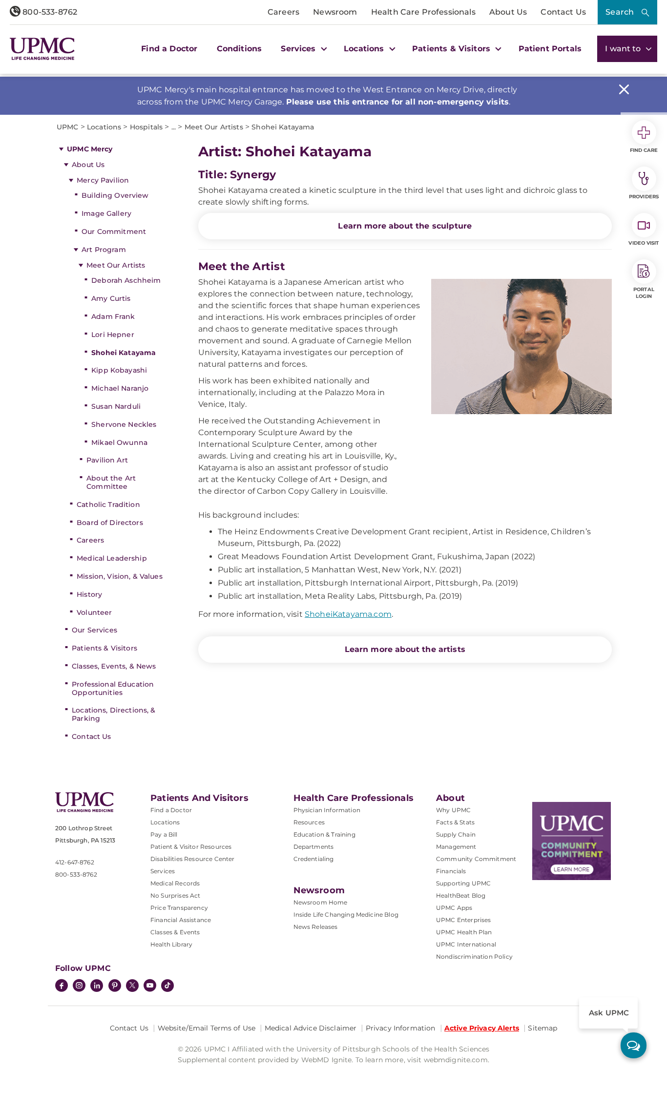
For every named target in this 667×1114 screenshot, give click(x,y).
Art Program (105, 249)
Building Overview (115, 195)
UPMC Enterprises (463, 920)
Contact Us (563, 12)
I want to (624, 48)
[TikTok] (167, 985)
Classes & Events (175, 932)
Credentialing (313, 858)
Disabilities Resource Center (192, 858)
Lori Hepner (112, 334)
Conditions (239, 48)
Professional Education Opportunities (113, 688)
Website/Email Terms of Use (207, 1028)
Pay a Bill (164, 834)
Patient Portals (550, 48)
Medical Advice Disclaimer (311, 1028)
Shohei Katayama (123, 352)
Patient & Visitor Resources (190, 846)
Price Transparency (179, 907)
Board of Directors (110, 522)
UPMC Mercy (89, 149)
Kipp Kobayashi (119, 370)
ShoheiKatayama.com (348, 614)
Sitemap (542, 1028)
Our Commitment (114, 231)
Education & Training (324, 834)
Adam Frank (113, 316)
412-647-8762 (74, 862)
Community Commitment (476, 858)
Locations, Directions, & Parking (113, 714)
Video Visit (643, 243)
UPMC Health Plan (464, 932)
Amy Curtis (110, 298)
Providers (644, 196)
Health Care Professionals (423, 12)
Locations (165, 822)
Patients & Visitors (104, 648)
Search (619, 12)
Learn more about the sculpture (405, 226)
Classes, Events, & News (114, 666)
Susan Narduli (116, 406)
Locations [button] (365, 48)
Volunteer (94, 612)
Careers (283, 12)
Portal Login (643, 292)
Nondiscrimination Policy (474, 956)
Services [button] (299, 48)
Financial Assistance (180, 920)
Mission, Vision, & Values (120, 576)
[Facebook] (61, 986)
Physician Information (326, 810)
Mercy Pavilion (103, 180)
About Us (508, 12)
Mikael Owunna (119, 442)
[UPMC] (42, 49)
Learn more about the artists (405, 649)
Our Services (94, 630)
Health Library (171, 944)
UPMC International (466, 944)
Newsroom (335, 12)
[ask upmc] (633, 1045)
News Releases (315, 926)
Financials (451, 871)
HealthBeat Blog (460, 895)
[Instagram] (79, 986)
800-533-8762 (49, 12)
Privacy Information (401, 1028)
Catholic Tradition (108, 504)
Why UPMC (453, 810)
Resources (309, 822)
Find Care (644, 150)
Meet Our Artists (115, 265)
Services (162, 871)
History (89, 594)
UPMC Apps (454, 907)
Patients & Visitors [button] (452, 48)
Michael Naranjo (119, 388)
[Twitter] (132, 985)
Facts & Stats (455, 822)
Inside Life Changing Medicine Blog (345, 914)
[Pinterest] (114, 986)
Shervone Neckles (123, 424)
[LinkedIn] (96, 986)
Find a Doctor (169, 48)
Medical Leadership (112, 558)
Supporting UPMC (463, 883)
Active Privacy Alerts (481, 1028)
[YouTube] (150, 986)
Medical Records (175, 883)
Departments (313, 846)
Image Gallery (106, 213)
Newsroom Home (320, 902)
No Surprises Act (175, 895)
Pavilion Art (107, 460)
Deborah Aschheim (126, 280)
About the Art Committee (111, 482)
